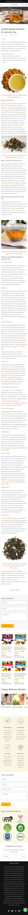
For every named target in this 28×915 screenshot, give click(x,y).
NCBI (9, 310)
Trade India (19, 251)
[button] (2, 5)
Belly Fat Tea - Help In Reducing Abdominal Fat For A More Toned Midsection (20, 648)
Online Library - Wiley (12, 482)
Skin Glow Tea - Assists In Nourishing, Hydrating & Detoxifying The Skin (6, 648)
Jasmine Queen (5, 95)
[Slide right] (17, 713)
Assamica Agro (14, 95)
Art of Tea (8, 565)
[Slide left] (10, 713)
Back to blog (15, 590)
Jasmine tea (4, 103)
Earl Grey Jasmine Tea (8, 155)
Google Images (22, 95)
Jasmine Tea (11, 108)
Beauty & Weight (17, 707)
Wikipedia (17, 108)
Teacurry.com (4, 571)
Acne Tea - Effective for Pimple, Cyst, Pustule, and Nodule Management (7, 675)
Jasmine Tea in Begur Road (8, 251)
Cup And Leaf (13, 185)
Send (6, 804)
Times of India (18, 127)
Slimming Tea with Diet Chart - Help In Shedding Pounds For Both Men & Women (20, 675)
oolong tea (12, 114)
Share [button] (4, 39)
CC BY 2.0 (17, 97)
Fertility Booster (6, 707)
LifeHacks (17, 448)
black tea (22, 112)
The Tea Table (18, 155)
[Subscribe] (23, 856)
